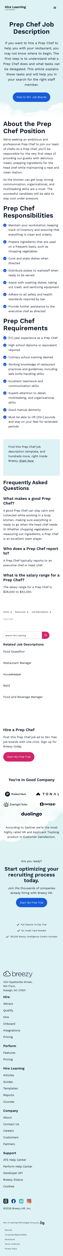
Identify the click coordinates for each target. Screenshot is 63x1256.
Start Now (26, 460)
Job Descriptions (40, 612)
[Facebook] (13, 1201)
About (7, 1117)
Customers (10, 1137)
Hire (6, 1017)
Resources (20, 612)
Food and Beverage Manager (23, 697)
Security (8, 1230)
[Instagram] (29, 1201)
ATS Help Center (14, 1159)
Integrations (11, 1030)
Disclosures (10, 1239)
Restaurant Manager (17, 663)
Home (6, 612)
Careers (8, 1130)
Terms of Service (12, 1244)
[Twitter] (5, 1201)
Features (9, 1052)
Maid (6, 685)
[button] (55, 8)
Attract (8, 1003)
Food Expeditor (14, 651)
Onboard (9, 1023)
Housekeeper (12, 674)
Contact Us (11, 1124)
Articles (8, 1075)
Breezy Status (13, 1179)
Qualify (8, 1010)
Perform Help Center (17, 1166)
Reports (8, 1095)
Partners (9, 1144)
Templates (10, 1088)
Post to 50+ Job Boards (31, 97)
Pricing (8, 1037)
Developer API (13, 1173)
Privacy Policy (11, 1249)
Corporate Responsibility (16, 1235)
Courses (8, 1101)
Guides (8, 1081)
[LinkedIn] (21, 1201)
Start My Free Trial (19, 756)
